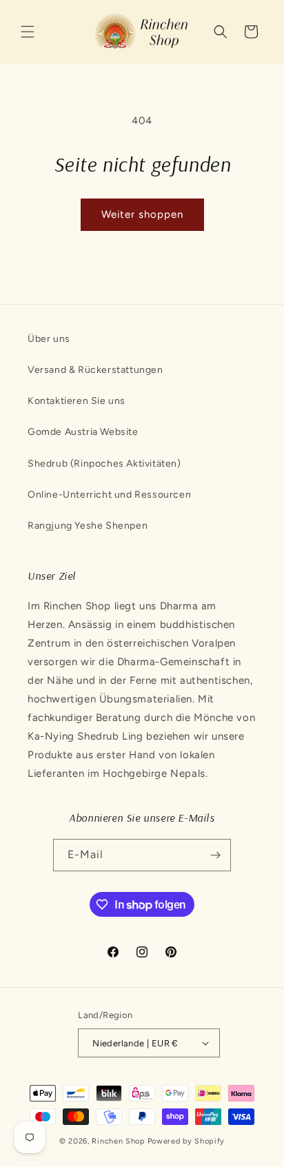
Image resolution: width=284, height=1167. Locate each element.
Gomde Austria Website (83, 432)
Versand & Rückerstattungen (95, 370)
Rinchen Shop (118, 1141)
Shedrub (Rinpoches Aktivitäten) (104, 463)
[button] (27, 32)
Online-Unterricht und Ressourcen (109, 494)
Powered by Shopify (186, 1141)
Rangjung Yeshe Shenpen (88, 525)
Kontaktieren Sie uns (76, 401)
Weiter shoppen (142, 214)
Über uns (49, 339)
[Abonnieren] (215, 855)
